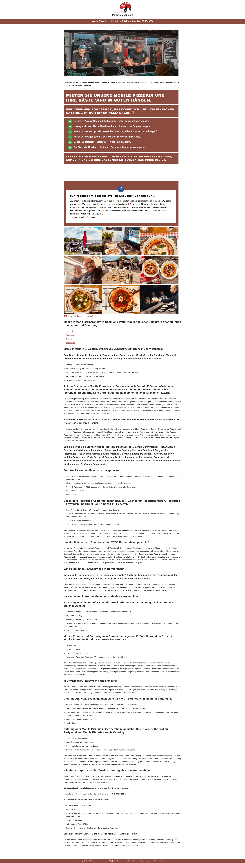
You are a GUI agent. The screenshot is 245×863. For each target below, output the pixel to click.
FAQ (110, 861)
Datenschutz (157, 861)
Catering (69, 339)
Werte (130, 861)
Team (125, 861)
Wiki (114, 861)
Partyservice (70, 343)
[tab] (123, 169)
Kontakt (164, 861)
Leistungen (104, 861)
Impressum (149, 861)
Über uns (119, 861)
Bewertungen (141, 861)
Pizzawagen (70, 335)
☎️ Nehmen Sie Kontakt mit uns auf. (78, 316)
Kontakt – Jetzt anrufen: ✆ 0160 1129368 (132, 21)
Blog (134, 861)
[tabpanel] (122, 249)
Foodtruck (69, 331)
